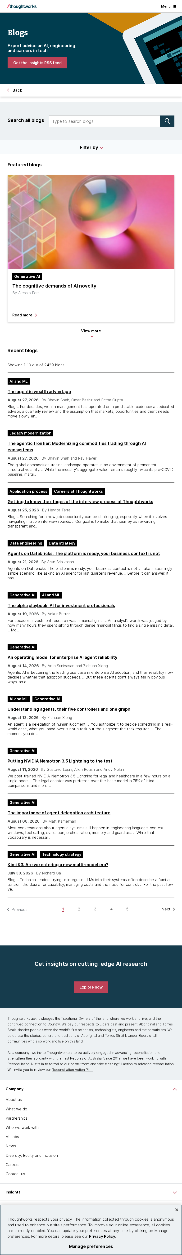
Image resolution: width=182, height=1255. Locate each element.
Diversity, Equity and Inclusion (32, 1155)
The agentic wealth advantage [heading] (39, 391)
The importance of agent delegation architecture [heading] (59, 812)
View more (91, 330)
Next (165, 909)
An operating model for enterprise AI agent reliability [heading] (62, 657)
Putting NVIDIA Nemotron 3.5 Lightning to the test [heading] (60, 760)
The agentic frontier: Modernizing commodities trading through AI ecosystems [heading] (77, 446)
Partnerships (16, 1118)
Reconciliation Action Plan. (72, 1070)
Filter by (89, 147)
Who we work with (22, 1127)
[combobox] (104, 121)
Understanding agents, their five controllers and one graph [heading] (69, 709)
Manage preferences (91, 1246)
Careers (12, 1164)
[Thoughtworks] (22, 6)
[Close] (177, 1210)
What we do (16, 1109)
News (11, 1146)
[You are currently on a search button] (167, 121)
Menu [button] (166, 6)
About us (14, 1099)
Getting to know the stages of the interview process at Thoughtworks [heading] (80, 501)
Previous (19, 909)
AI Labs (12, 1136)
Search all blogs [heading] (26, 120)
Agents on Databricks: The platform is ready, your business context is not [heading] (84, 553)
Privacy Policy (102, 1236)
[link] (37, 62)
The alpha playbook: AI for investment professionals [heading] (61, 605)
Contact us (15, 1173)
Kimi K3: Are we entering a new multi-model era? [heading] (58, 864)
